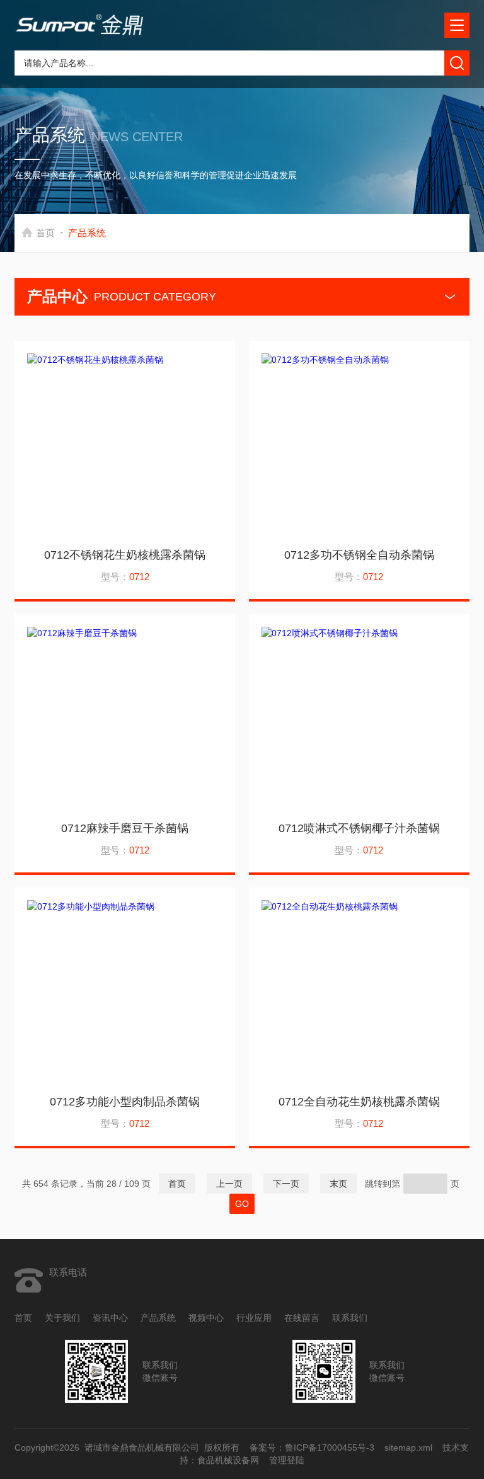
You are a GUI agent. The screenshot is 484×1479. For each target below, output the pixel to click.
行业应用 (254, 1318)
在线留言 (302, 1318)
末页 (338, 1184)
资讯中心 (110, 1318)
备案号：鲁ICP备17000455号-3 (312, 1447)
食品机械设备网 (228, 1460)
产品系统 (158, 1318)
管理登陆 (286, 1460)
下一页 (286, 1184)
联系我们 (349, 1318)
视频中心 (206, 1318)
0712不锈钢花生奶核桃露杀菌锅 (124, 555)
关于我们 (62, 1318)
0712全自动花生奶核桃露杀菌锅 (359, 1101)
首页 (45, 232)
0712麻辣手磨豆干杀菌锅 (124, 828)
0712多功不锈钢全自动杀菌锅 (359, 555)
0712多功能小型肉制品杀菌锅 (125, 1101)
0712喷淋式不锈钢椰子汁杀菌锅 (359, 828)
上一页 (229, 1184)
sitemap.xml (409, 1447)
